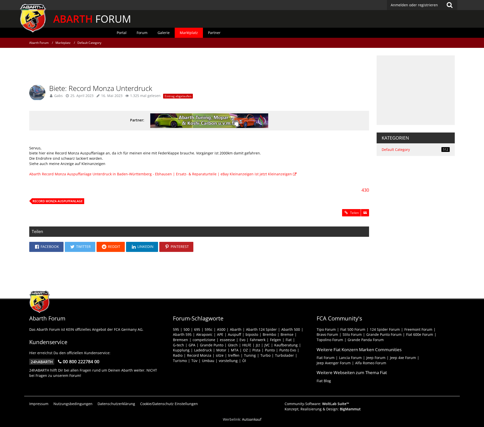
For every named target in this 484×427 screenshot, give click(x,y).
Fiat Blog (324, 380)
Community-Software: (317, 403)
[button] (46, 247)
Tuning (250, 355)
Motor (221, 350)
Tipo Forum (326, 329)
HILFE (246, 345)
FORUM (92, 19)
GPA (192, 345)
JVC (267, 345)
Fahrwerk (257, 339)
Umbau (208, 360)
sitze (220, 355)
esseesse (227, 339)
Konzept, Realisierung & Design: (323, 409)
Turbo (265, 355)
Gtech (233, 345)
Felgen (275, 339)
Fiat (289, 339)
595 (176, 329)
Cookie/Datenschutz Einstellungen (169, 403)
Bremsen (180, 339)
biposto (252, 334)
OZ (245, 350)
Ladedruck (203, 350)
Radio (178, 355)
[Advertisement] (199, 66)
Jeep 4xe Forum (403, 357)
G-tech (178, 345)
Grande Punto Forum (384, 334)
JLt (258, 345)
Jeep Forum (375, 357)
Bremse (287, 334)
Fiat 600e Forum (419, 334)
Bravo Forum (327, 334)
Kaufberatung (286, 345)
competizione (204, 339)
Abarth (235, 329)
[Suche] (449, 5)
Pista (256, 350)
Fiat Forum (326, 357)
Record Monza (199, 355)
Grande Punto (211, 345)
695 (197, 329)
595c (209, 329)
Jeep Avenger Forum (334, 362)
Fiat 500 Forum (352, 329)
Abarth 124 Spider (261, 329)
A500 (221, 329)
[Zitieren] (365, 213)
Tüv (194, 360)
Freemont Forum (418, 329)
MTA (234, 350)
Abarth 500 (290, 329)
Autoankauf (251, 419)
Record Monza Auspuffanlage (58, 201)
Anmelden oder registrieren (414, 5)
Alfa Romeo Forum (370, 362)
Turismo (180, 360)
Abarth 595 (182, 334)
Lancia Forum (350, 357)
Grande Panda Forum (366, 339)
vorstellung (228, 360)
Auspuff (234, 334)
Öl (244, 360)
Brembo (269, 334)
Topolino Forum (330, 339)
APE (220, 334)
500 (187, 329)
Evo (242, 339)
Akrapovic (204, 334)
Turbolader (284, 355)
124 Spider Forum (385, 329)
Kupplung (181, 350)
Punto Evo (287, 350)
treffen (233, 355)
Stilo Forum (352, 334)
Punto (270, 350)
